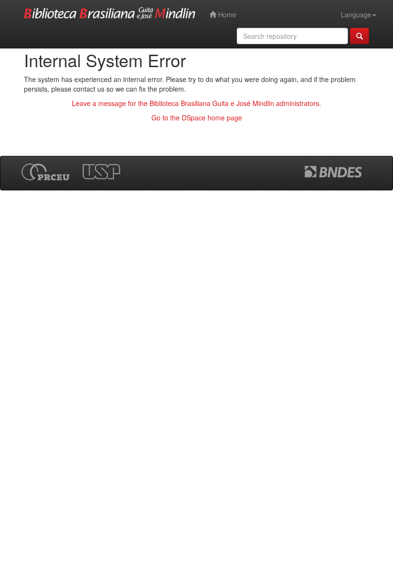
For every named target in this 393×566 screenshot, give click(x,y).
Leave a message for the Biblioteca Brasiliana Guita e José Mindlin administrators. (196, 103)
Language (356, 14)
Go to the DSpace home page (196, 117)
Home (226, 14)
